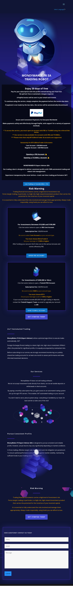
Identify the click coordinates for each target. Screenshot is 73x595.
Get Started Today (36, 317)
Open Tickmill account (36, 310)
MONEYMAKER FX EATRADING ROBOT (36, 77)
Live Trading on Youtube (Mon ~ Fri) (36, 184)
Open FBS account (37, 256)
